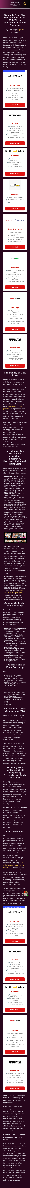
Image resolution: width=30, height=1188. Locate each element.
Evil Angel (15, 308)
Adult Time (15, 85)
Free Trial (15, 143)
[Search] (25, 4)
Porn (20, 31)
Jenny (21, 29)
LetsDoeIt (15, 123)
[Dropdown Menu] (5, 4)
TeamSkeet (15, 267)
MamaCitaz (15, 348)
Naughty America (15, 229)
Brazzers (15, 156)
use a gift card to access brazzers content (15, 592)
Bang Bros (15, 194)
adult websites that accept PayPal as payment (14, 865)
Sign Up (15, 105)
